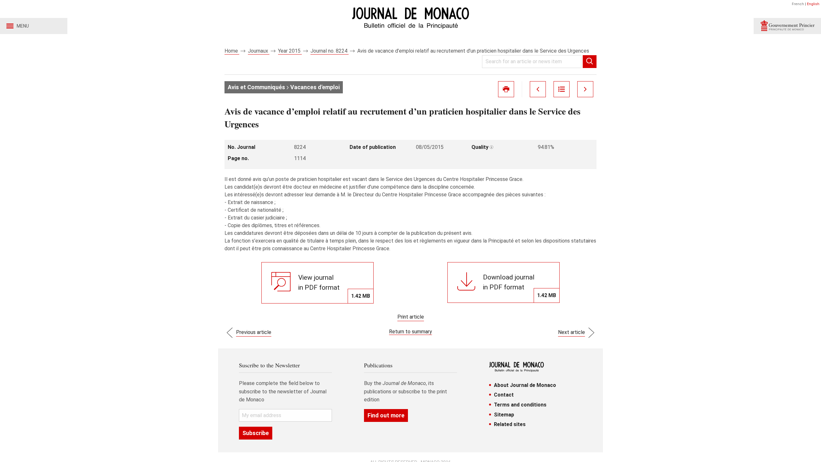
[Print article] (506, 89)
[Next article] (585, 89)
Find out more (386, 415)
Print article (410, 317)
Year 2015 (290, 51)
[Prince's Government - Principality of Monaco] (787, 26)
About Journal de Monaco (525, 385)
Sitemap (504, 415)
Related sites (510, 424)
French (798, 4)
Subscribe (255, 433)
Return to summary (410, 332)
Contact (504, 395)
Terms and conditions (520, 405)
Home (231, 51)
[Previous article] (538, 89)
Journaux (258, 51)
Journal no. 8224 (329, 51)
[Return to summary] (562, 89)
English (813, 4)
